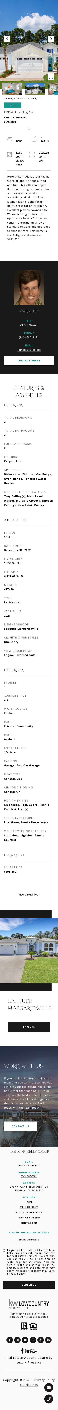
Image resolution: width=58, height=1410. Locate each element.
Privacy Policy (16, 1273)
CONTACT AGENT (29, 360)
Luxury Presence (29, 1362)
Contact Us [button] (20, 1126)
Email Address (29, 1239)
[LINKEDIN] (48, 1340)
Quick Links (29, 1385)
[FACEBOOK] (9, 1340)
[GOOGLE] (33, 1340)
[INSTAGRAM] (17, 1340)
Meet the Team (29, 1206)
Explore (29, 1026)
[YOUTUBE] (25, 1340)
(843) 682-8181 (29, 337)
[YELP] (40, 1340)
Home (29, 1201)
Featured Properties (29, 1212)
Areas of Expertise (29, 1217)
